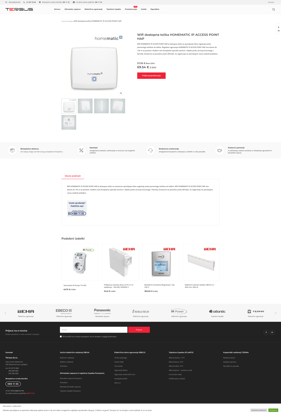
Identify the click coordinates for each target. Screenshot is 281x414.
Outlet (143, 9)
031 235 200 (13, 373)
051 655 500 (13, 371)
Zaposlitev (154, 9)
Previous (5, 313)
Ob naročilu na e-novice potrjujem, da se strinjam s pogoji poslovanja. (89, 336)
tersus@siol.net (14, 2)
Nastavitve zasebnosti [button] (259, 410)
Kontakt (271, 2)
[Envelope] (272, 332)
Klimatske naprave (73, 9)
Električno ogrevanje (93, 9)
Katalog (69, 21)
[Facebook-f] (266, 332)
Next (275, 313)
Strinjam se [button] (273, 410)
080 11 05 (30, 393)
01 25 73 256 (14, 368)
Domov (57, 9)
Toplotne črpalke (113, 9)
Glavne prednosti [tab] (73, 176)
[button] (274, 9)
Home (63, 21)
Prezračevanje (131, 8)
